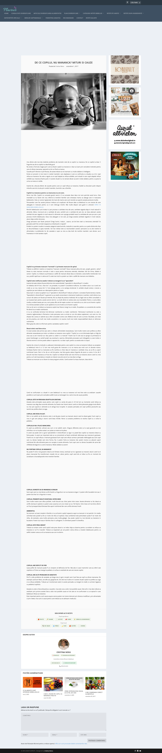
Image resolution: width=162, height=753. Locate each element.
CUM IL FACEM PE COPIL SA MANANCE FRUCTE (53, 694)
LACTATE (59, 619)
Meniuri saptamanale (32, 18)
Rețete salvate (91, 18)
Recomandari (68, 18)
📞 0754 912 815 (63, 666)
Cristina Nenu (59, 66)
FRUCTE (41, 619)
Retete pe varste (113, 13)
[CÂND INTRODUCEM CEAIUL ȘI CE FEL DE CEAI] (74, 682)
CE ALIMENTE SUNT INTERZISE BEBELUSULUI (31, 691)
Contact (79, 18)
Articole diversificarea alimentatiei (47, 13)
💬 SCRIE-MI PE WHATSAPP (69, 663)
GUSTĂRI (72, 626)
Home (6, 13)
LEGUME (50, 619)
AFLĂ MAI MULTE (56, 663)
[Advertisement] (77, 38)
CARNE (68, 619)
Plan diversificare (71, 13)
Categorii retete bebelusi (92, 13)
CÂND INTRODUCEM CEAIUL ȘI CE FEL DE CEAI (74, 692)
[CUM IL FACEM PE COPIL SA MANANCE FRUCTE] (53, 684)
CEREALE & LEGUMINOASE (81, 619)
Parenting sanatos (53, 18)
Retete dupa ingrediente (133, 13)
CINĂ (64, 626)
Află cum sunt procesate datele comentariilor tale (71, 743)
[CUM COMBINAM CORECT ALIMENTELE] (94, 683)
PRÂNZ (56, 626)
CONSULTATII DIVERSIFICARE (21, 13)
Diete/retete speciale (12, 18)
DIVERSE (82, 626)
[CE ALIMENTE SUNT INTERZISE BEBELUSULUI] (32, 682)
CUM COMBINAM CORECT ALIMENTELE (94, 693)
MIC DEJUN (46, 626)
